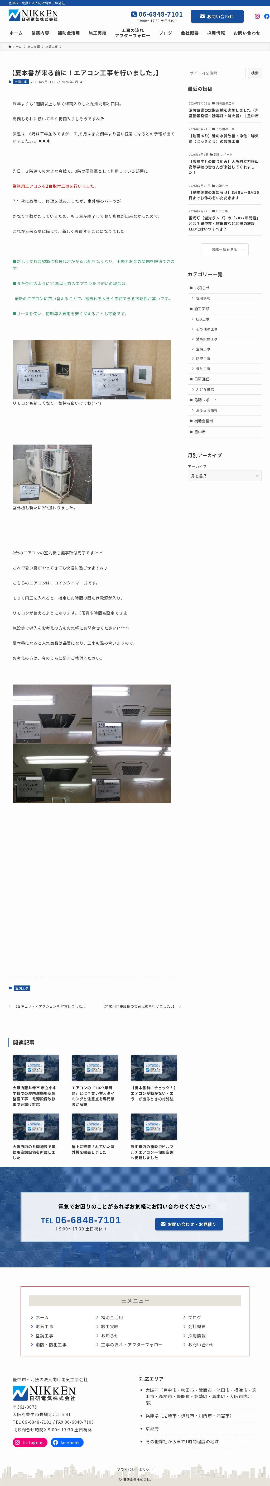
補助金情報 (204, 420)
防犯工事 (203, 358)
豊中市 (200, 431)
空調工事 (21, 81)
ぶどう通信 (205, 389)
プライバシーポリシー (135, 1469)
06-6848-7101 (160, 13)
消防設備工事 (207, 338)
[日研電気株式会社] (35, 15)
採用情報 (203, 298)
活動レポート (206, 399)
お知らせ (202, 287)
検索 (255, 73)
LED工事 (203, 319)
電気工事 (203, 368)
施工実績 (202, 308)
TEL (48, 1220)
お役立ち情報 (207, 410)
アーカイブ (197, 466)
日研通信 (202, 378)
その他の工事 (207, 329)
